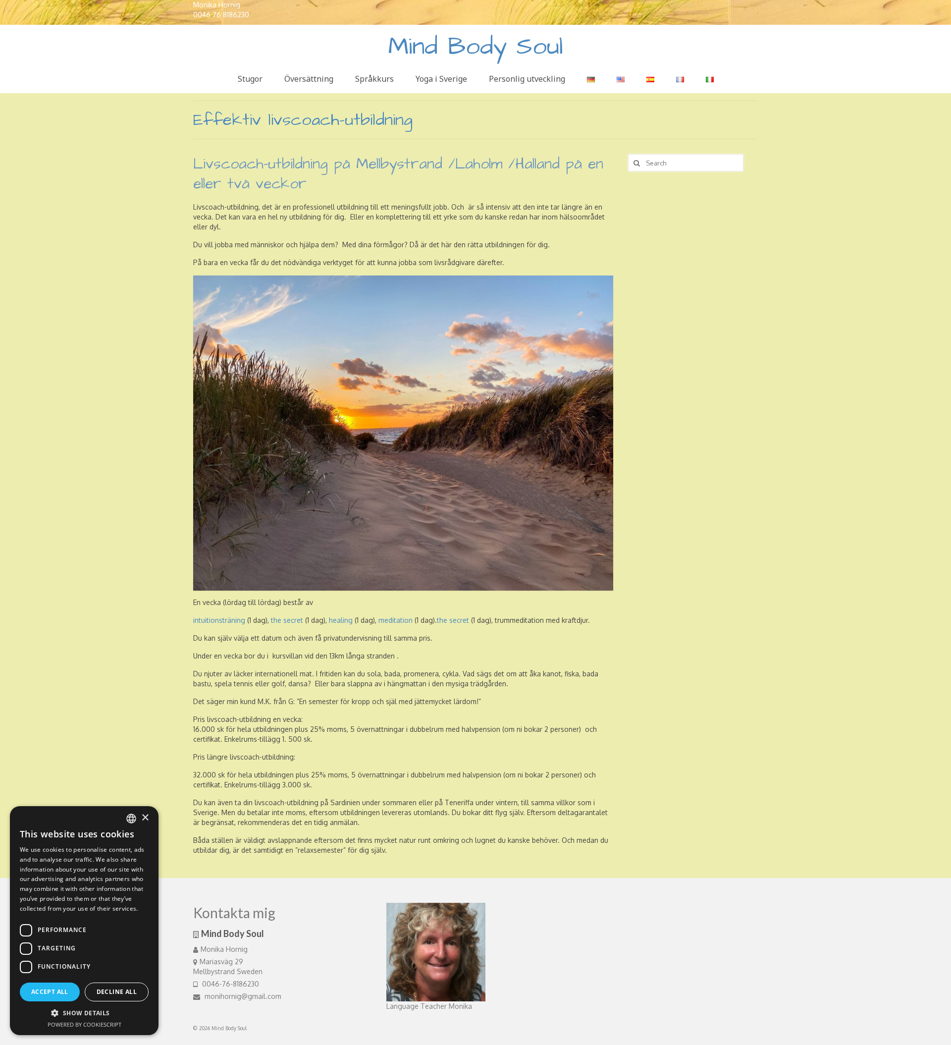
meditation (395, 620)
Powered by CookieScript (84, 1024)
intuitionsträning (219, 620)
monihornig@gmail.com (242, 996)
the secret (287, 620)
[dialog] (84, 920)
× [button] (145, 818)
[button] (84, 1013)
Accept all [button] (49, 992)
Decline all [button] (117, 992)
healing (341, 620)
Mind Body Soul (475, 47)
